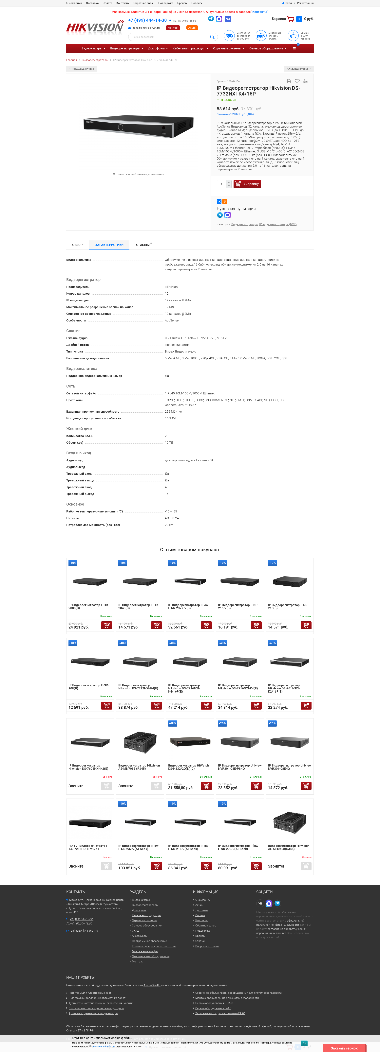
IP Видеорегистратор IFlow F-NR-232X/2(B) (188, 606)
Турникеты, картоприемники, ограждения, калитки (101, 1003)
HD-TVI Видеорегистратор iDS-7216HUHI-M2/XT (87, 847)
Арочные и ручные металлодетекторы (93, 1013)
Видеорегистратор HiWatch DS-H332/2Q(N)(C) (188, 767)
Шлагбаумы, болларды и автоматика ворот (97, 997)
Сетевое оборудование (266, 48)
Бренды (182, 3)
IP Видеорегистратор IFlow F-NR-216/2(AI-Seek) (188, 847)
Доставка (92, 3)
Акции (192, 27)
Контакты (122, 3)
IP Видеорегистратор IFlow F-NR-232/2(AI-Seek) (138, 847)
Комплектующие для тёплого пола (154, 946)
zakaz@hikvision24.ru (146, 27)
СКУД (135, 930)
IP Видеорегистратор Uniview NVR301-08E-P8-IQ (240, 767)
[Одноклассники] (224, 201)
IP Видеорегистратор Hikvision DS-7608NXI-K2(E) (88, 767)
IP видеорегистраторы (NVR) (278, 224)
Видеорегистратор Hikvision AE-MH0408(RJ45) (289, 847)
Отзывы (144, 244)
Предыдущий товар (82, 68)
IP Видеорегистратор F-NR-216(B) (288, 606)
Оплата (107, 3)
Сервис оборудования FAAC (213, 1008)
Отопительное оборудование (150, 956)
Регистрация (305, 3)
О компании (74, 3)
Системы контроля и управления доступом (96, 1008)
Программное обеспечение (149, 940)
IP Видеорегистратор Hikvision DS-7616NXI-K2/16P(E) (284, 688)
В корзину (251, 184)
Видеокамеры (92, 48)
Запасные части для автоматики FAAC (220, 1013)
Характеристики (109, 245)
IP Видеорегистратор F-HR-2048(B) (138, 606)
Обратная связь (143, 3)
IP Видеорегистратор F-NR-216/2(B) (238, 606)
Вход (288, 3)
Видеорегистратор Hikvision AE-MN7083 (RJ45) (139, 767)
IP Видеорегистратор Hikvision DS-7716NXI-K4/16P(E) (184, 688)
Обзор (77, 245)
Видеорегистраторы (125, 48)
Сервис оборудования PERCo (214, 1003)
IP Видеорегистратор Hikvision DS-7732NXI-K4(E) (138, 686)
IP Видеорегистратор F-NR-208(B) (88, 686)
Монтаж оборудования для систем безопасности (227, 997)
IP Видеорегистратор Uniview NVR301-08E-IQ (290, 767)
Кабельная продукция (189, 48)
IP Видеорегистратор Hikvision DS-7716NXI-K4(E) (238, 686)
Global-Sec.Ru (152, 985)
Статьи (200, 940)
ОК (304, 1043)
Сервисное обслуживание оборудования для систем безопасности (238, 992)
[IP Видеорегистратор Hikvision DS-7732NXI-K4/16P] (138, 126)
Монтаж (173, 27)
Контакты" (260, 12)
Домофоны (156, 48)
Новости (196, 3)
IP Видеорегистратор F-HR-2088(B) (88, 606)
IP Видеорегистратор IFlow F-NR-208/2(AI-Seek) (238, 847)
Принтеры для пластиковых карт (90, 992)
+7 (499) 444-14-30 (147, 20)
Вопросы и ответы (207, 946)
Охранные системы (227, 48)
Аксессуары (139, 935)
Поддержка (165, 3)
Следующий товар (298, 68)
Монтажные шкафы (145, 951)
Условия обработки (104, 1046)
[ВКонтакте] (219, 201)
